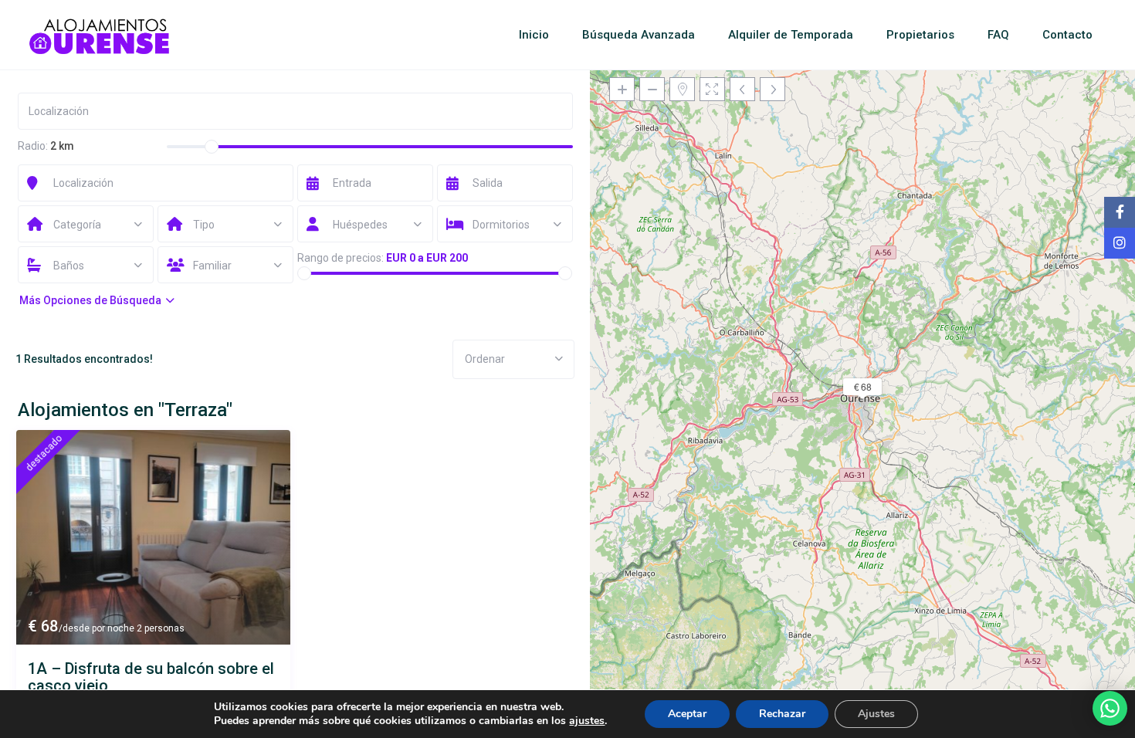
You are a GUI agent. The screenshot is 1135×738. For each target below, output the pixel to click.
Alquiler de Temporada (790, 35)
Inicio (534, 35)
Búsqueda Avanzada (638, 35)
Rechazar (782, 713)
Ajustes (876, 713)
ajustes (587, 721)
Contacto (1067, 35)
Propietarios (920, 35)
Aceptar (687, 713)
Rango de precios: (340, 257)
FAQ (998, 35)
